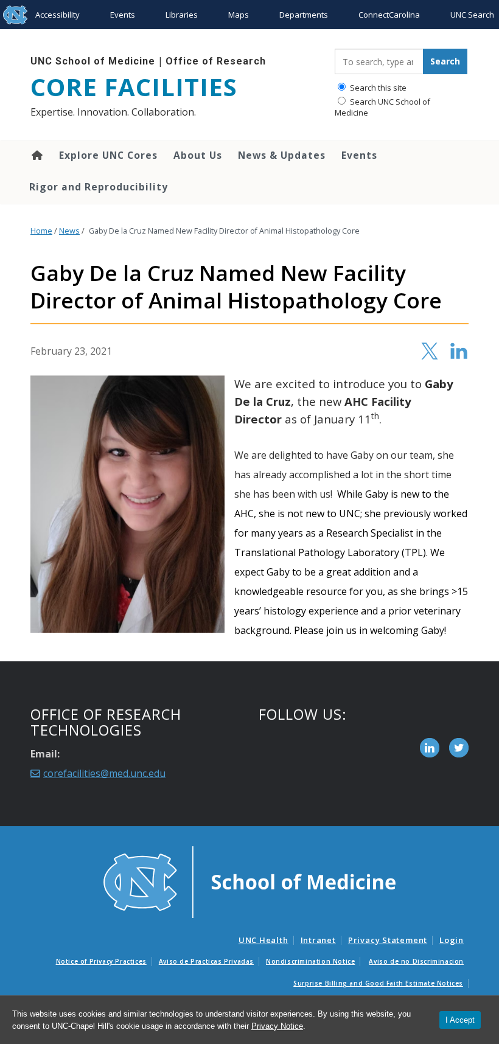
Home (36, 155)
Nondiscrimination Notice (310, 961)
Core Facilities (133, 87)
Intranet (318, 939)
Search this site (377, 87)
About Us (197, 155)
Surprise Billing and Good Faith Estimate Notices (378, 983)
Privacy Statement (387, 939)
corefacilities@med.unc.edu (104, 773)
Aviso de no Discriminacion (416, 961)
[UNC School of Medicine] (249, 880)
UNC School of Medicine (92, 61)
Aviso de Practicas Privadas (206, 961)
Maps (238, 14)
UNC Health (263, 939)
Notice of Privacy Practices (101, 961)
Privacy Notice (277, 1026)
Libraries (182, 14)
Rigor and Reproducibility (98, 186)
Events (122, 14)
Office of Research (216, 61)
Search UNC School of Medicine (382, 107)
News (69, 231)
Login (451, 939)
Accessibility (57, 14)
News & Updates (282, 155)
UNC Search (472, 14)
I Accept (460, 1020)
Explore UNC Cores (108, 155)
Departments (303, 14)
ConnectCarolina (389, 14)
